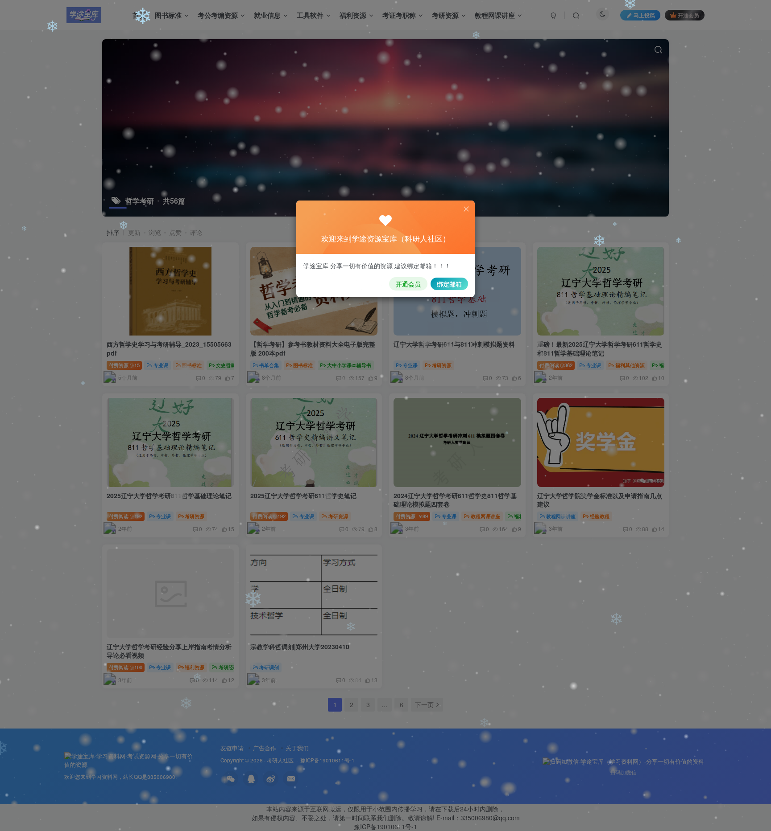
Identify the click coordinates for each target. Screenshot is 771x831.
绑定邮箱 (449, 283)
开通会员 (408, 283)
